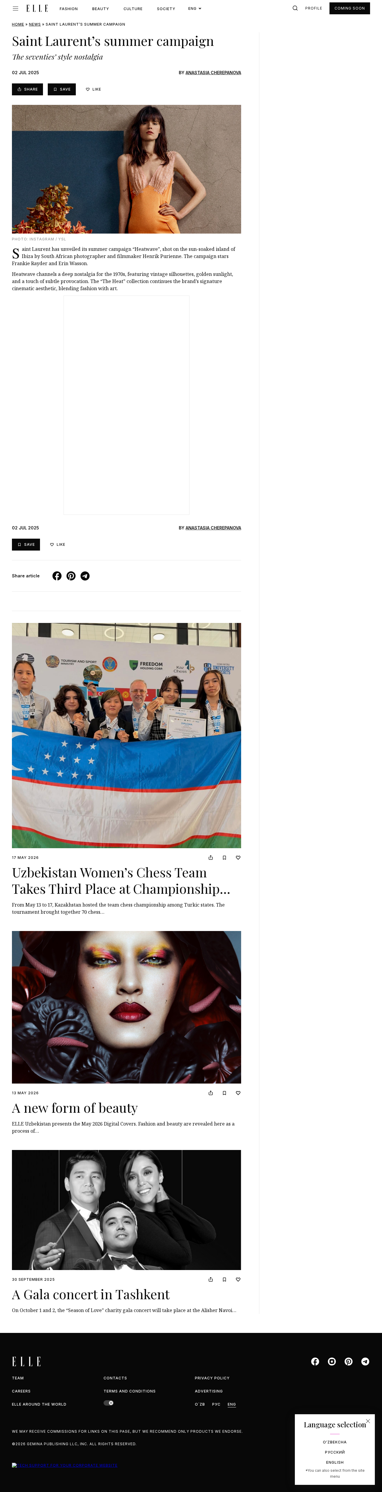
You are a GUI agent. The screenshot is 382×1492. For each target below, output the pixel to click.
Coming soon (350, 8)
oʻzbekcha (335, 1442)
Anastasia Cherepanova (213, 72)
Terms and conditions (130, 1391)
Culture (133, 9)
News (35, 24)
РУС (216, 1404)
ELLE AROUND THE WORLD (39, 1404)
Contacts (115, 1378)
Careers (21, 1391)
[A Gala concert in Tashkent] (126, 1210)
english (335, 1462)
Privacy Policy (212, 1378)
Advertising (209, 1391)
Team (18, 1378)
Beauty (100, 9)
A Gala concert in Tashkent (91, 1294)
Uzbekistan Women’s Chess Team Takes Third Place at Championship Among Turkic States (116, 888)
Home (18, 24)
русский (335, 1452)
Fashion (69, 9)
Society (166, 9)
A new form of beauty (75, 1107)
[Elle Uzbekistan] (37, 8)
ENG (232, 1404)
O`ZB (200, 1404)
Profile (313, 8)
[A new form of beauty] (126, 1007)
